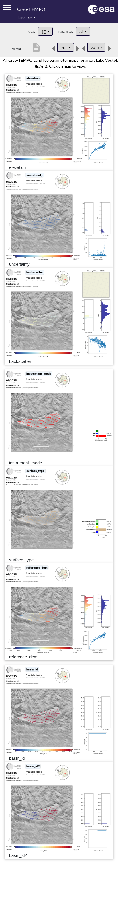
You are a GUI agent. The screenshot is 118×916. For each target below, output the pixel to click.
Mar (64, 47)
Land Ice (25, 17)
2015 (95, 47)
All (81, 31)
